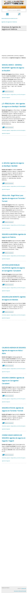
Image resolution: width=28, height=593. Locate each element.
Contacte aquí (23, 588)
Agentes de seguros (6, 97)
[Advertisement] (14, 42)
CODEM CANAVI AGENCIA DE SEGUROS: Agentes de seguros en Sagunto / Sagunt (13, 438)
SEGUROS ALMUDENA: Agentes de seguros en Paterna (14, 235)
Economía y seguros (6, 94)
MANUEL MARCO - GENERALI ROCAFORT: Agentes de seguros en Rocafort (13, 68)
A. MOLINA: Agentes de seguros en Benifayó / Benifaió (13, 164)
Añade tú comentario (8, 91)
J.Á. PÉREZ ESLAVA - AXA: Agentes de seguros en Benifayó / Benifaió (14, 105)
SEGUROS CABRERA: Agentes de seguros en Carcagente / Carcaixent (13, 380)
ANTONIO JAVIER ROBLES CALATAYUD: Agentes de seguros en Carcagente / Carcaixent (13, 268)
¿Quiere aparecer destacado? (14, 7)
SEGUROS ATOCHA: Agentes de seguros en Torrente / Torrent (13, 409)
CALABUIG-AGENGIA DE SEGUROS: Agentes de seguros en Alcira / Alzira (14, 350)
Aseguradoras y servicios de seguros (18, 94)
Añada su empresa (14, 10)
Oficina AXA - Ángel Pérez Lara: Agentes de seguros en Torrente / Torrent (13, 198)
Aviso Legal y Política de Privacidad (20, 590)
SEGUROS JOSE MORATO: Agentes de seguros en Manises (14, 298)
